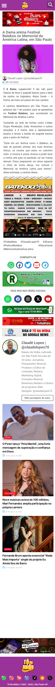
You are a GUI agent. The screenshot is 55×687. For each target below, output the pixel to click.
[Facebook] (18, 299)
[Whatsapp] (8, 299)
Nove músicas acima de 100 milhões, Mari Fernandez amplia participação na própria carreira (26, 503)
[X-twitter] (38, 299)
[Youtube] (48, 299)
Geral (8, 437)
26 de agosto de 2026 (13, 456)
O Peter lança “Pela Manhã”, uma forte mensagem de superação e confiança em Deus (26, 447)
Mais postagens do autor (37, 398)
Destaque (10, 493)
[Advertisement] (27, 605)
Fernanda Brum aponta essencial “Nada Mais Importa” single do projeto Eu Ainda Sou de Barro (27, 559)
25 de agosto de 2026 (13, 567)
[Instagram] (28, 299)
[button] (4, 6)
